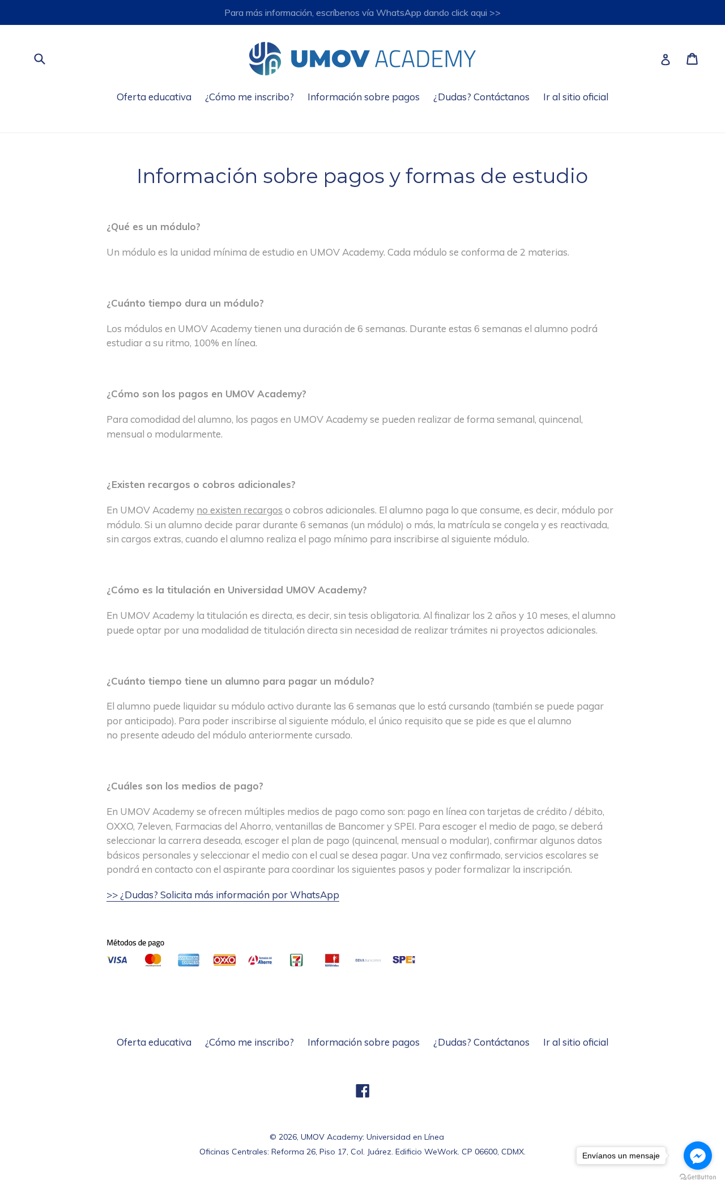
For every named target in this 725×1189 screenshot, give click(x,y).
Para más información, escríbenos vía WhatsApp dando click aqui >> (362, 12)
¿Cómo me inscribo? (249, 97)
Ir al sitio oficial (575, 97)
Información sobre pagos (364, 97)
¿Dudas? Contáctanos (481, 97)
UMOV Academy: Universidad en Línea (372, 1137)
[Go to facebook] (698, 1155)
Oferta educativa (154, 97)
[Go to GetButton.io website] (698, 1177)
